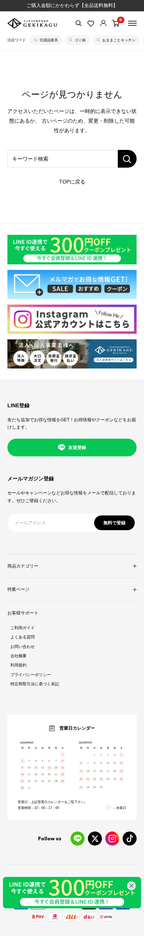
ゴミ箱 (80, 40)
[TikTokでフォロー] (130, 839)
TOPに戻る (72, 182)
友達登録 (77, 447)
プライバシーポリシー (30, 674)
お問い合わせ (22, 646)
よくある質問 (22, 637)
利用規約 (18, 665)
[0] (116, 23)
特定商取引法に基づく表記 (34, 684)
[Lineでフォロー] (78, 839)
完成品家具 (49, 40)
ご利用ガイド (22, 627)
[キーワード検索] (127, 159)
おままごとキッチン (119, 40)
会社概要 (18, 656)
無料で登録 (114, 522)
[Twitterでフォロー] (95, 839)
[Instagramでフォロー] (112, 839)
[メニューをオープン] (132, 23)
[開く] (79, 23)
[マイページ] (103, 23)
